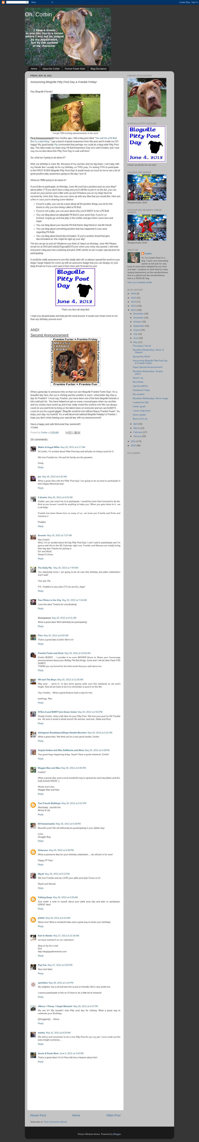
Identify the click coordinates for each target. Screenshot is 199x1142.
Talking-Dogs (45, 897)
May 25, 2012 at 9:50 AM (56, 635)
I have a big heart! (142, 411)
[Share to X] (72, 432)
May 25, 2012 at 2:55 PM (90, 712)
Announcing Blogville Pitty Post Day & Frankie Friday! (150, 361)
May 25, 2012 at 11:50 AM (70, 679)
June (136, 338)
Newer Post (38, 1115)
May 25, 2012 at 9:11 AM (64, 618)
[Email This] (67, 432)
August (137, 330)
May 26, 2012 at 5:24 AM (58, 918)
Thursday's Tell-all (142, 346)
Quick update (139, 415)
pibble (41, 918)
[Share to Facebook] (75, 432)
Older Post (113, 1115)
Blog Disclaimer (99, 68)
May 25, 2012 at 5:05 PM (73, 768)
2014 (134, 302)
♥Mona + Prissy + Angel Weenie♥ (55, 1006)
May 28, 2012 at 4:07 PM (85, 1006)
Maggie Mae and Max (49, 768)
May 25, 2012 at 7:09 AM (65, 568)
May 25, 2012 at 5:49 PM (68, 824)
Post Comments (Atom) (55, 1122)
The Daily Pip (45, 568)
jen (39, 476)
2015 (134, 298)
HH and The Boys (47, 679)
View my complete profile (139, 282)
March (136, 428)
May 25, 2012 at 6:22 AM (54, 476)
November (138, 318)
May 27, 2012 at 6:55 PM (60, 965)
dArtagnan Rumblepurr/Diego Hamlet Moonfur (62, 733)
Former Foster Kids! (75, 68)
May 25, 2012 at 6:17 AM (72, 447)
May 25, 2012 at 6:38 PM (61, 850)
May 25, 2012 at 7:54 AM (74, 600)
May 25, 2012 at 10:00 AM (77, 653)
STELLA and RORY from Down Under (57, 712)
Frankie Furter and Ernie (51, 653)
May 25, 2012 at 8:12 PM (57, 874)
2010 (134, 445)
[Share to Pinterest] (78, 432)
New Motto (138, 382)
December (138, 313)
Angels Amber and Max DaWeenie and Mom (61, 750)
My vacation (139, 394)
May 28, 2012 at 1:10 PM (61, 983)
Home (34, 68)
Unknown (43, 850)
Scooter (42, 535)
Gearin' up (138, 378)
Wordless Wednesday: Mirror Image (150, 398)
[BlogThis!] (70, 432)
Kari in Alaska (45, 936)
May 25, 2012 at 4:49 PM (97, 750)
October (137, 322)
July (135, 334)
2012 (134, 310)
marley (41, 1033)
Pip (56, 144)
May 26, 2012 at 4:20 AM (65, 897)
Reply (41, 467)
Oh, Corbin (38, 14)
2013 (134, 306)
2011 (133, 441)
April (135, 424)
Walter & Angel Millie (49, 447)
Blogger (117, 1134)
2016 (134, 293)
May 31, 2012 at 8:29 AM (58, 1033)
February (138, 432)
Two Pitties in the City (49, 600)
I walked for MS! (141, 402)
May (135, 342)
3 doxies (42, 497)
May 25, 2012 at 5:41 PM (74, 803)
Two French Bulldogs (49, 803)
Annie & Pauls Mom (48, 1053)
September (139, 326)
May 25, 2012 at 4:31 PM (100, 733)
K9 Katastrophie (46, 824)
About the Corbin (51, 68)
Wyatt (41, 874)
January (137, 436)
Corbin (148, 253)
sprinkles (43, 983)
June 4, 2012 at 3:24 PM (72, 1053)
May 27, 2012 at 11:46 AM (66, 936)
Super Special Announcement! (147, 367)
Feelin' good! (139, 406)
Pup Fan (42, 965)
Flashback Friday (141, 390)
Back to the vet (140, 419)
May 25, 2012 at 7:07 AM (59, 535)
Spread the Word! (141, 356)
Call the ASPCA (140, 386)
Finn (40, 635)
